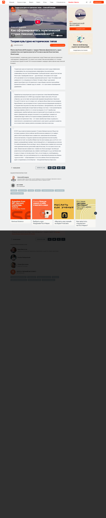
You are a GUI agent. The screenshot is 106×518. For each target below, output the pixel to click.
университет (31, 277)
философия (22, 190)
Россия (31, 190)
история (20, 184)
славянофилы (59, 190)
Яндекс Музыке (16, 233)
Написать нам (41, 167)
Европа (38, 190)
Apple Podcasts (25, 233)
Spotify (33, 233)
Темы (51, 2)
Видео (31, 2)
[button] (95, 213)
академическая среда (44, 277)
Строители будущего (48, 280)
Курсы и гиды (21, 2)
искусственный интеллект (26, 271)
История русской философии (77, 24)
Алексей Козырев (18, 45)
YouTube (57, 232)
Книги (38, 2)
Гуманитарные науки (17, 193)
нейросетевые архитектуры (19, 280)
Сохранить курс (80, 28)
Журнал (11, 2)
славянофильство (48, 190)
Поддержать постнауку (80, 50)
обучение (55, 277)
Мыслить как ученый (34, 280)
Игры (45, 2)
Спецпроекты (60, 2)
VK (29, 233)
